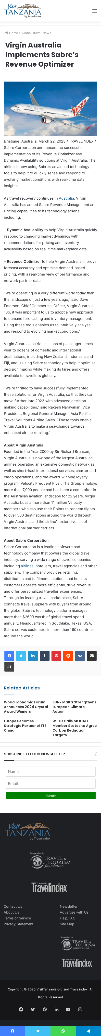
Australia (66, 198)
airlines (27, 566)
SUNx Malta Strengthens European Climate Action (74, 707)
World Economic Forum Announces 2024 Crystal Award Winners (26, 707)
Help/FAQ (68, 918)
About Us (11, 912)
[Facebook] (9, 656)
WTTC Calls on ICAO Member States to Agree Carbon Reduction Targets (74, 728)
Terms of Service (17, 918)
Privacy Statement (18, 924)
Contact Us (13, 906)
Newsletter (68, 906)
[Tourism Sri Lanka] (23, 10)
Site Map (67, 924)
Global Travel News (36, 33)
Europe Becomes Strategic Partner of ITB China (25, 726)
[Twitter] (21, 656)
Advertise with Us (74, 912)
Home (13, 33)
